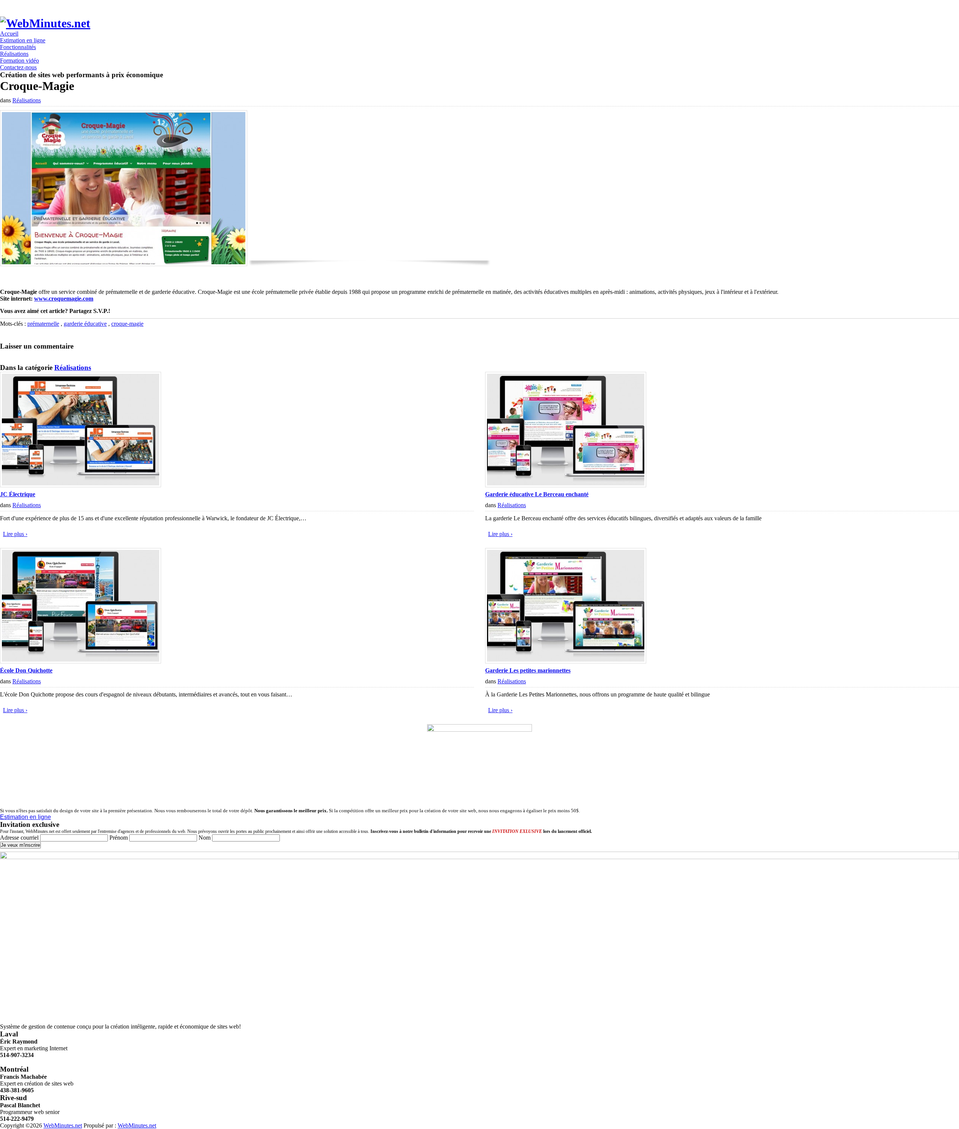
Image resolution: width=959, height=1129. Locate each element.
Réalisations (26, 100)
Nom (205, 837)
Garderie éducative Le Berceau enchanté (537, 494)
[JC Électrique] (80, 485)
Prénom (118, 837)
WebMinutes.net (62, 1125)
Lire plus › (15, 534)
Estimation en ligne (25, 817)
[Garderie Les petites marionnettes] (565, 661)
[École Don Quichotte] (80, 661)
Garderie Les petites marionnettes (528, 670)
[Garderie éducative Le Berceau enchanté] (565, 485)
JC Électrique (17, 494)
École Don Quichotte (26, 670)
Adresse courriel (20, 837)
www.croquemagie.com (63, 298)
